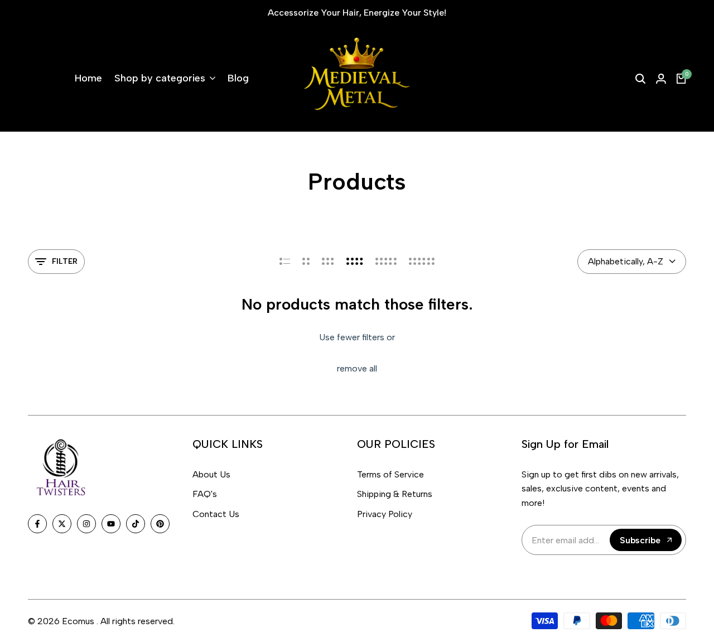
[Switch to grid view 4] (355, 261)
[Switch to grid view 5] (386, 261)
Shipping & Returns (394, 494)
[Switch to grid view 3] (328, 261)
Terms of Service (390, 474)
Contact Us (215, 514)
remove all (357, 368)
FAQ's (204, 494)
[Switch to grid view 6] (421, 261)
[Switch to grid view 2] (306, 261)
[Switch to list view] (285, 261)
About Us (211, 474)
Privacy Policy (384, 514)
